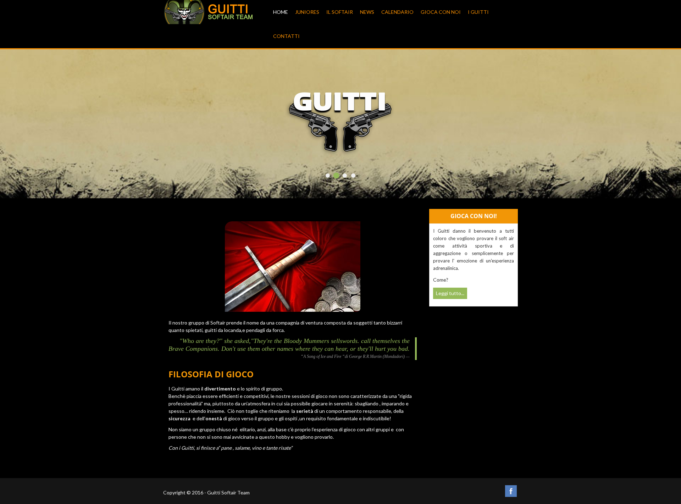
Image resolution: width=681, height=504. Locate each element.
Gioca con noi (441, 12)
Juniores (307, 12)
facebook (511, 491)
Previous (178, 126)
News (367, 12)
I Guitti (478, 12)
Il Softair (339, 12)
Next (502, 126)
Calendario (397, 12)
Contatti (286, 36)
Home (280, 12)
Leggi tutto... (450, 293)
